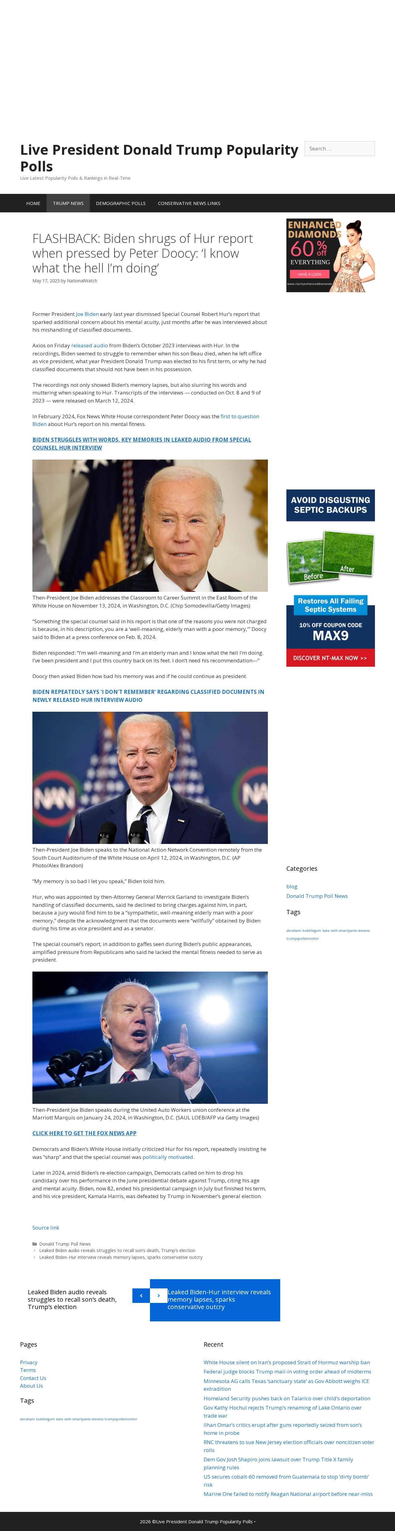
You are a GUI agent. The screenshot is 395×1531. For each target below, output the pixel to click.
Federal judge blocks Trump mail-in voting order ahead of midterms (287, 1371)
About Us (31, 1385)
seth (334, 930)
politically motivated (168, 1157)
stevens (364, 930)
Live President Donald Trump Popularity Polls (159, 157)
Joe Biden (87, 313)
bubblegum (311, 930)
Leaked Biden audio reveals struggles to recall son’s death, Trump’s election (117, 1250)
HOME (33, 203)
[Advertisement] (197, 43)
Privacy (29, 1362)
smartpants (348, 930)
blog (291, 886)
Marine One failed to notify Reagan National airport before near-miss (288, 1493)
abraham (293, 930)
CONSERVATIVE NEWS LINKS (189, 203)
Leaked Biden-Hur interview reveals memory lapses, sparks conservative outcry (120, 1257)
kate (326, 930)
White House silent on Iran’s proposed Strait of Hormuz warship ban (287, 1362)
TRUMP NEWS (68, 203)
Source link (45, 1227)
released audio (89, 345)
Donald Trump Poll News (65, 1244)
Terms (28, 1369)
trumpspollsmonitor (302, 938)
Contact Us (33, 1378)
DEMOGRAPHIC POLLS (121, 203)
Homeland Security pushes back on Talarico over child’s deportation (287, 1398)
